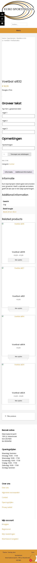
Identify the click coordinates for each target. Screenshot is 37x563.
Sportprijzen (11, 38)
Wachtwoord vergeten (10, 539)
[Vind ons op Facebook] (28, 552)
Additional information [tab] (23, 172)
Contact (5, 497)
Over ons (5, 488)
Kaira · (18, 552)
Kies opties (18, 260)
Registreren (6, 529)
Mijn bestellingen (8, 534)
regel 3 (4, 129)
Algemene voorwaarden (11, 492)
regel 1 (4, 113)
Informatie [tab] (9, 172)
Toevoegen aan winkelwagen (20, 154)
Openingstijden (7, 502)
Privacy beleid (7, 507)
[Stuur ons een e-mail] (22, 552)
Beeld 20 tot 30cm (9, 212)
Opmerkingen (7, 145)
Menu (18, 30)
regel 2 (4, 121)
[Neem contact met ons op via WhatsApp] (25, 552)
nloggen (5, 524)
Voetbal (6, 40)
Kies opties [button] (18, 308)
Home (4, 38)
